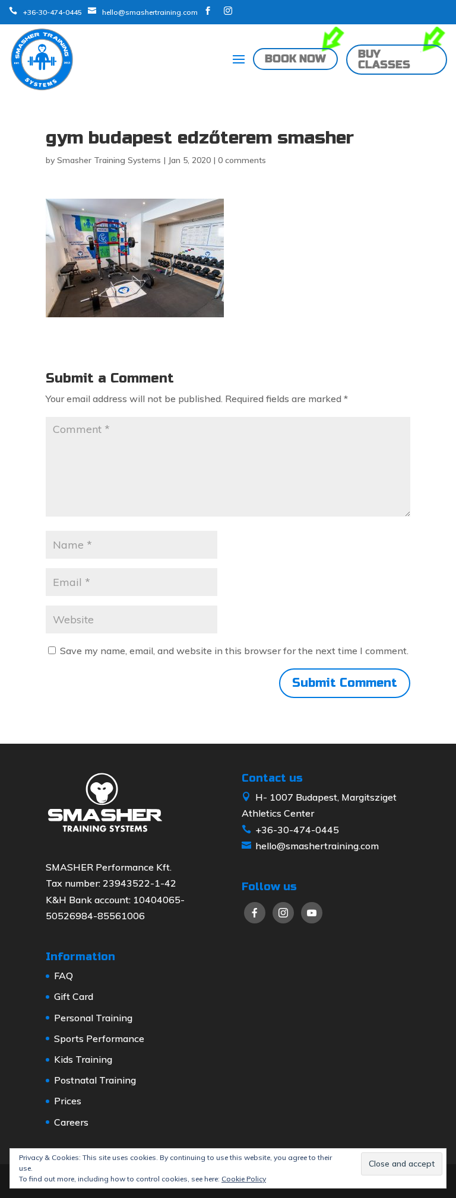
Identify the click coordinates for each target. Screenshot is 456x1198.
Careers (71, 1122)
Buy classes (384, 59)
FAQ (63, 976)
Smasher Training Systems (109, 160)
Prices (67, 1101)
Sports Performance (99, 1038)
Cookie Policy (243, 1178)
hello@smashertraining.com (150, 12)
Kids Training (83, 1059)
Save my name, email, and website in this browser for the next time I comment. (234, 651)
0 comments (242, 160)
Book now (295, 59)
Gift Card (73, 996)
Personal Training (93, 1018)
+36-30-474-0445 (52, 12)
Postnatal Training (95, 1080)
